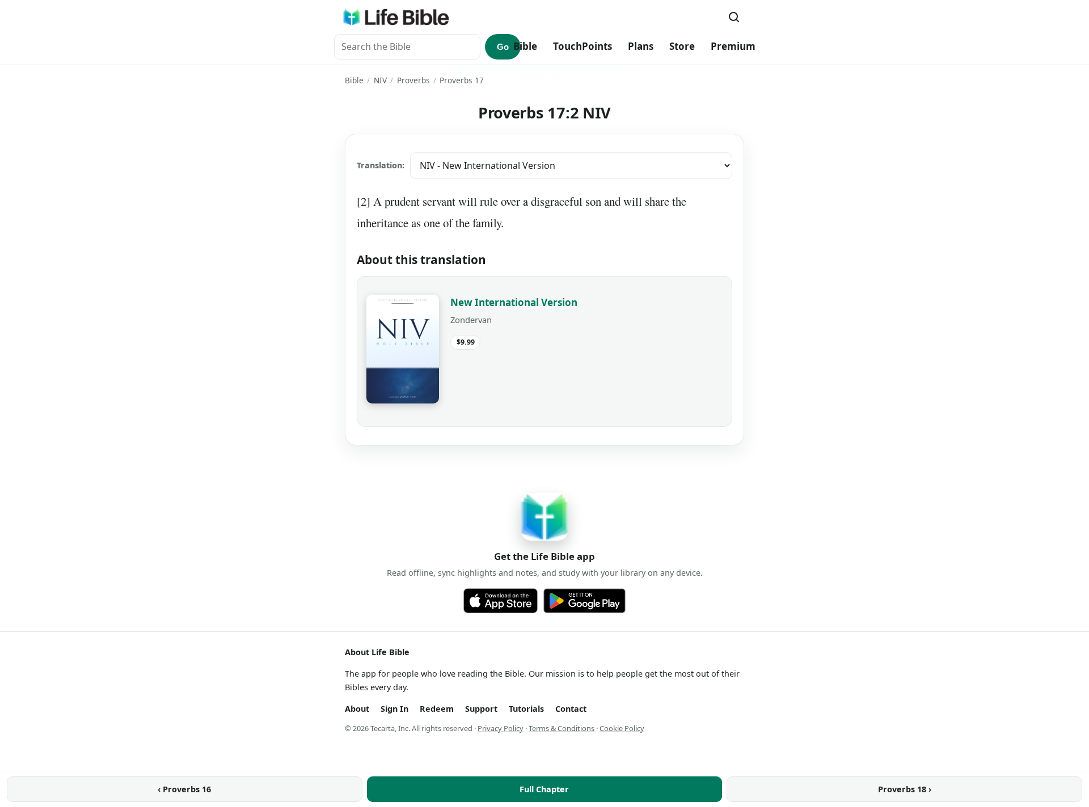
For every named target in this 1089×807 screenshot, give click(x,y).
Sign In (394, 708)
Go (503, 47)
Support (481, 708)
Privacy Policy (501, 728)
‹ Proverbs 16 (184, 789)
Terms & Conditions (561, 728)
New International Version (513, 302)
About (357, 708)
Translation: (380, 165)
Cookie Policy (622, 728)
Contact (570, 708)
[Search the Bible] (733, 17)
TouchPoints (582, 46)
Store (682, 46)
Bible (525, 46)
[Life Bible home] (396, 17)
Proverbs (413, 80)
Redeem (437, 708)
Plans (640, 46)
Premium (733, 46)
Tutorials (526, 708)
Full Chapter (544, 789)
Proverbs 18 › (904, 789)
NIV (380, 80)
